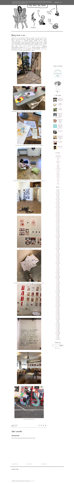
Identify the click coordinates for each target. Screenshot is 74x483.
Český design (58, 155)
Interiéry (58, 162)
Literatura (58, 175)
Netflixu (28, 47)
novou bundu (38, 180)
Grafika (58, 169)
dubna (57, 230)
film (58, 181)
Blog (58, 182)
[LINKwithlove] (57, 348)
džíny (43, 180)
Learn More (57, 2)
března (57, 194)
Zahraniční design (58, 156)
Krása (58, 172)
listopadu (57, 199)
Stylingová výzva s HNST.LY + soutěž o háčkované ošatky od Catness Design (59, 115)
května (57, 189)
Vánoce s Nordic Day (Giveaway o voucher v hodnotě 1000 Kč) (60, 138)
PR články (58, 173)
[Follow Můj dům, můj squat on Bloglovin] (58, 92)
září (57, 196)
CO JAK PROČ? (58, 168)
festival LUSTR (36, 46)
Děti (58, 160)
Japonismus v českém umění (60, 147)
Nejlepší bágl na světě (60, 131)
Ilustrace (14, 426)
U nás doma (58, 176)
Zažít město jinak (24, 46)
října (57, 237)
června (57, 227)
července (57, 193)
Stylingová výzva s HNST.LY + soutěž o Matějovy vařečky (60, 121)
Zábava (58, 180)
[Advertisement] (57, 49)
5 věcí (58, 179)
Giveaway (58, 166)
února (57, 190)
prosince (57, 206)
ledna (57, 205)
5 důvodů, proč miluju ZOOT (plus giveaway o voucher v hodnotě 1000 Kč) (60, 126)
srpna (57, 201)
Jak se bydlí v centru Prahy (60, 141)
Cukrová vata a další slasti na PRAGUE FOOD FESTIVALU (60, 99)
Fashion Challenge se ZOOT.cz (60, 104)
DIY (58, 163)
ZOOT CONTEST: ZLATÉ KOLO (60, 109)
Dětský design (58, 161)
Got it (61, 2)
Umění (58, 167)
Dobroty (58, 174)
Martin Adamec (35, 248)
